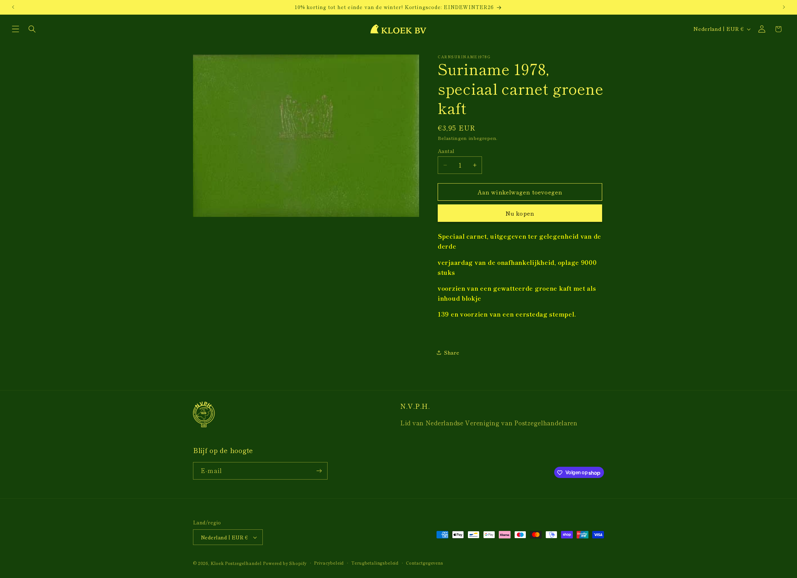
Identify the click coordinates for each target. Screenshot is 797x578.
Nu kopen (520, 213)
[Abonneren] (319, 471)
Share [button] (452, 352)
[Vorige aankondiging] (13, 7)
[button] (15, 29)
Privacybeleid (329, 563)
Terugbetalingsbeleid (374, 563)
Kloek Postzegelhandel (236, 563)
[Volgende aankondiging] (784, 7)
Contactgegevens (424, 563)
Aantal (446, 150)
